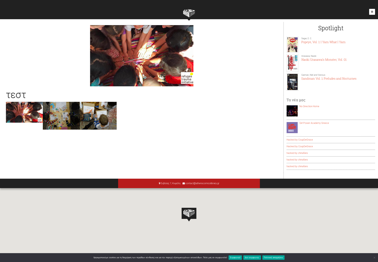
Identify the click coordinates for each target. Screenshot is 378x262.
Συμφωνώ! (235, 257)
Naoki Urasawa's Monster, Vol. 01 (324, 59)
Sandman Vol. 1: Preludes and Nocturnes (328, 78)
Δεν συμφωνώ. (252, 257)
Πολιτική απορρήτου (273, 257)
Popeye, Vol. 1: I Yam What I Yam (323, 42)
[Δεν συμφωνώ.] (374, 257)
